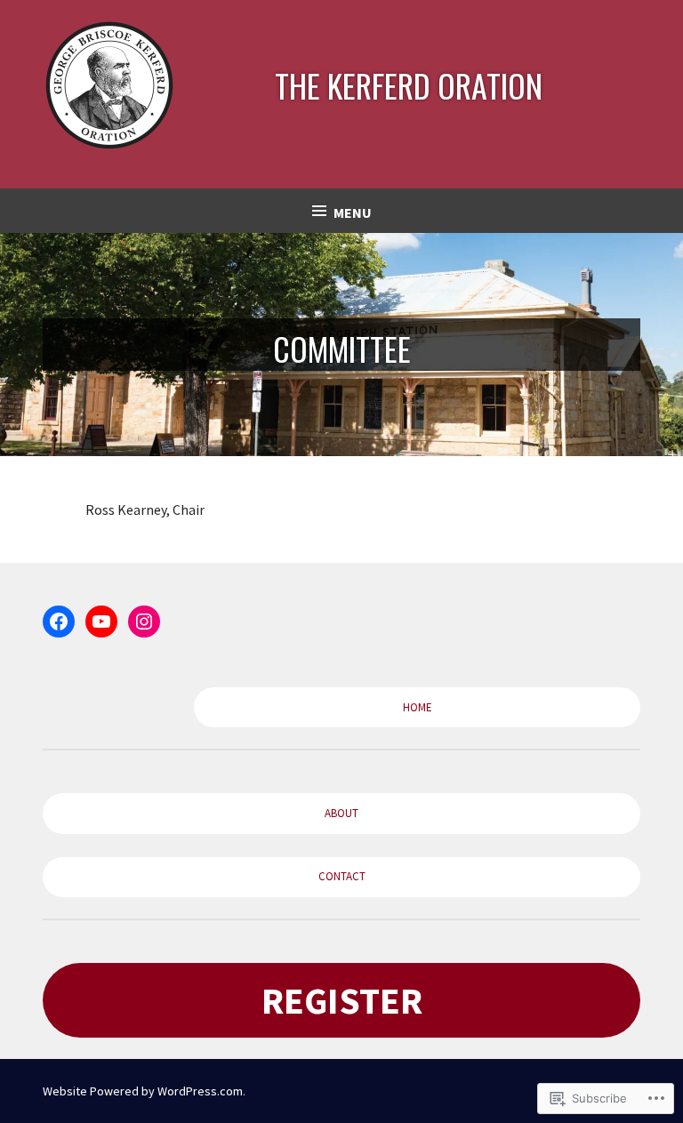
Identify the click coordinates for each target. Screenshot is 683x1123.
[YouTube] (101, 622)
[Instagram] (144, 622)
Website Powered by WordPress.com (143, 1091)
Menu (352, 212)
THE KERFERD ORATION (408, 84)
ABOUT (341, 813)
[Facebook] (59, 622)
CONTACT (342, 876)
